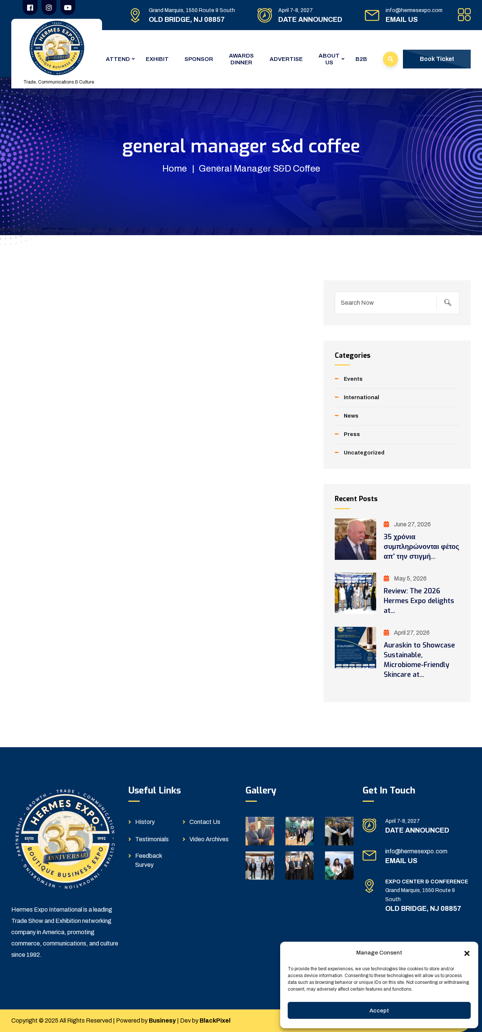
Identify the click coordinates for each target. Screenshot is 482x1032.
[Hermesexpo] (57, 47)
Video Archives (209, 839)
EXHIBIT (157, 59)
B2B (361, 59)
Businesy (162, 1020)
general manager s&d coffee (259, 168)
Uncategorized (364, 453)
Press (352, 434)
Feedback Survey (148, 860)
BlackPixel (215, 1020)
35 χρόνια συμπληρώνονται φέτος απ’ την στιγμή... (421, 546)
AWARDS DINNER (241, 59)
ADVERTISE (286, 59)
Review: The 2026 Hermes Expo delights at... (419, 601)
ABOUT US (329, 59)
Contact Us (204, 822)
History (145, 822)
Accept (379, 1011)
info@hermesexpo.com (414, 10)
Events (353, 379)
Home (174, 168)
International (361, 397)
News (351, 416)
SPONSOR (199, 59)
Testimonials (152, 839)
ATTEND (118, 59)
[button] (467, 952)
